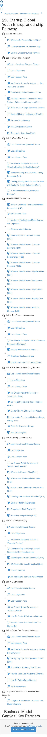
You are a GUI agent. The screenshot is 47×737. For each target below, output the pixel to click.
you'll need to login (34, 726)
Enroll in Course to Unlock (23, 729)
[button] (1, 2)
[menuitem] (1, 6)
